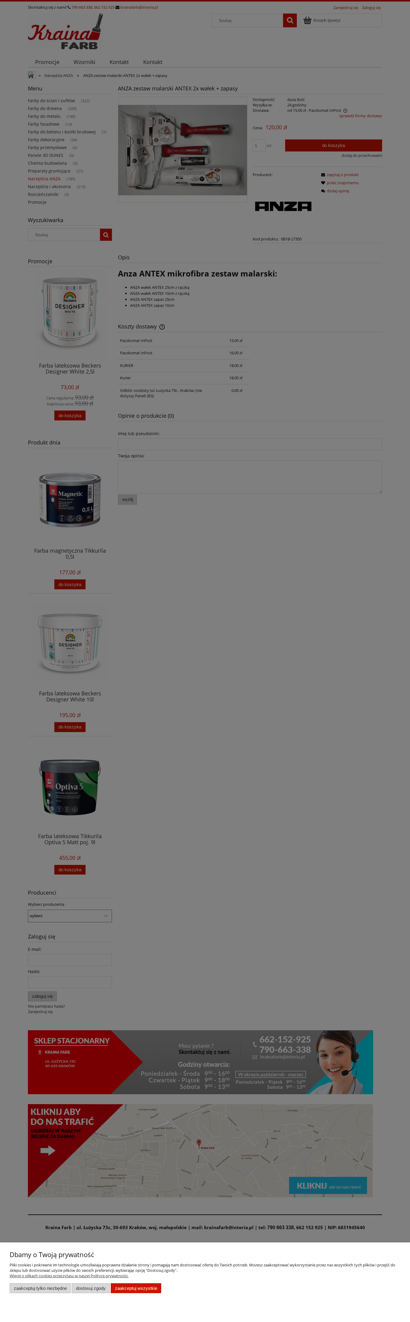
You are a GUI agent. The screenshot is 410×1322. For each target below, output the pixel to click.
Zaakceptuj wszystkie (136, 1288)
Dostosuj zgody (91, 1288)
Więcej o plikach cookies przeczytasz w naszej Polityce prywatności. (69, 1275)
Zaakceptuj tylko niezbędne (40, 1288)
